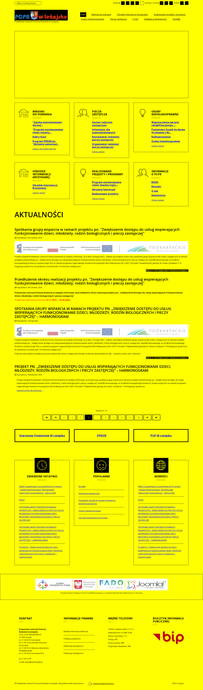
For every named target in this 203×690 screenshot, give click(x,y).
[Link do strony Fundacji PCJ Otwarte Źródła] (146, 584)
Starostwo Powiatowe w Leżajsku (42, 435)
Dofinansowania (161, 136)
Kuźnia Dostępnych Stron (103, 683)
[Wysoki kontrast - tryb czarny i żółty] (137, 3)
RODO (154, 182)
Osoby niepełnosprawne (165, 141)
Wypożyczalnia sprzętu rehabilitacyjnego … (165, 124)
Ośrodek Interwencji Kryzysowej (45, 187)
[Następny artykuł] (147, 417)
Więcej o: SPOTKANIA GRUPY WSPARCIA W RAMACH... (167, 358)
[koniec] (156, 417)
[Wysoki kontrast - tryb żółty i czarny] (142, 3)
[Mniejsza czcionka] (161, 3)
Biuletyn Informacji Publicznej (76, 631)
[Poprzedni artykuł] (56, 417)
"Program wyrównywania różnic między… (48, 131)
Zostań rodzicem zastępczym (102, 124)
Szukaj (38, 3)
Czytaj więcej (30, 57)
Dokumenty (158, 195)
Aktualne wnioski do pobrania (41, 40)
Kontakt (156, 186)
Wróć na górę (178, 683)
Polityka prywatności (72, 638)
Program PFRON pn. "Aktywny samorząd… (46, 143)
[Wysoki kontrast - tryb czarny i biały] (132, 3)
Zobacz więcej (98, 151)
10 (138, 417)
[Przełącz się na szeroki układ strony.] (186, 3)
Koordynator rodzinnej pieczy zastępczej (105, 138)
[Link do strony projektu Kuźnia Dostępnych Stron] (54, 584)
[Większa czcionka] (171, 3)
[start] (47, 417)
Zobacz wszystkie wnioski (44, 148)
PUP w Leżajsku (161, 435)
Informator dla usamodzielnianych (103, 131)
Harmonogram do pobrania (29, 390)
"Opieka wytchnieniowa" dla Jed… (48, 124)
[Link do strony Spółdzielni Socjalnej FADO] (111, 584)
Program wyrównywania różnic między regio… (106, 184)
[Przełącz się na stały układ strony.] (182, 3)
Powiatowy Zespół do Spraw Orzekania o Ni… (168, 131)
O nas (154, 191)
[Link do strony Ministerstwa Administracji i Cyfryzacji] (85, 584)
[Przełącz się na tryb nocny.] (127, 3)
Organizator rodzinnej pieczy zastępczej (105, 145)
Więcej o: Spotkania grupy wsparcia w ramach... (167, 270)
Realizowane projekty (105, 193)
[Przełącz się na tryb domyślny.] (123, 3)
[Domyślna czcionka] (166, 3)
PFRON (101, 435)
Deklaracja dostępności (74, 646)
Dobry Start (39, 136)
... (97, 417)
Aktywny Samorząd (103, 189)
